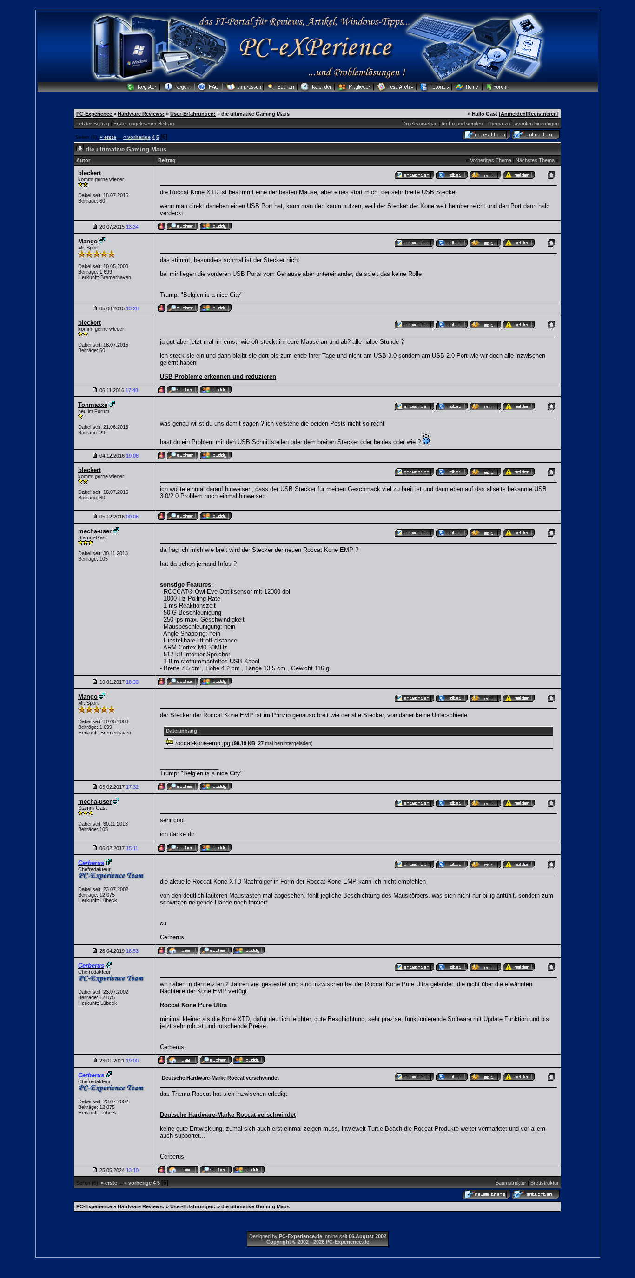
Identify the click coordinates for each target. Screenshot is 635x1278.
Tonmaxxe (92, 404)
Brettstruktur (544, 1183)
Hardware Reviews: (141, 114)
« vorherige (137, 137)
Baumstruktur (511, 1183)
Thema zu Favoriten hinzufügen (523, 123)
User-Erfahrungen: (193, 114)
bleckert (89, 173)
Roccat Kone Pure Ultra (193, 1005)
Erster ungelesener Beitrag (143, 123)
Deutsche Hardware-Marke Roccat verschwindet (228, 1114)
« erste (108, 137)
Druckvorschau (419, 123)
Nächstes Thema (535, 160)
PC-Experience (94, 114)
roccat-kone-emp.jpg (202, 743)
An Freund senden (462, 123)
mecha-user (95, 531)
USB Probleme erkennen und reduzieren (218, 376)
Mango (88, 241)
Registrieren (542, 114)
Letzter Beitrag (92, 123)
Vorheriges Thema (490, 160)
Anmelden (513, 114)
